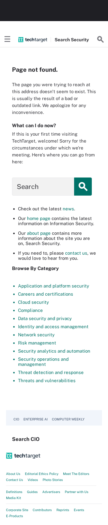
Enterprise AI (35, 419)
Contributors (42, 510)
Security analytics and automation (54, 351)
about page (39, 233)
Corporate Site (17, 510)
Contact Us (14, 480)
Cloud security (33, 302)
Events (79, 510)
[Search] (100, 39)
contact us (76, 253)
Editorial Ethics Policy (41, 474)
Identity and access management (53, 326)
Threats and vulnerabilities (47, 380)
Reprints (62, 510)
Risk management (37, 342)
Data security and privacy (45, 318)
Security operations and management (43, 362)
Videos (33, 480)
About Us (13, 474)
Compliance (30, 310)
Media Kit (13, 498)
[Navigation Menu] (7, 39)
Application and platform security (53, 285)
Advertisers (51, 492)
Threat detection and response (51, 372)
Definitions (14, 492)
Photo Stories (53, 480)
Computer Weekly (68, 419)
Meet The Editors (76, 474)
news (68, 208)
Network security (36, 334)
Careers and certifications (45, 294)
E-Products (14, 516)
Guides (32, 492)
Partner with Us (76, 492)
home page (38, 218)
